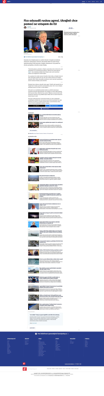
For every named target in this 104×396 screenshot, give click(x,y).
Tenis (56, 343)
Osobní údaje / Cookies (70, 368)
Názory (27, 338)
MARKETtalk (9, 351)
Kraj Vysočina (41, 355)
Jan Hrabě (29, 26)
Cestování (71, 343)
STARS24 (87, 338)
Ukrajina (44, 133)
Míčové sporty (57, 346)
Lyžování (56, 347)
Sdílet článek (71, 28)
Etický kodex (49, 368)
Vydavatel (60, 368)
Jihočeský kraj (41, 346)
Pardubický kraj (41, 352)
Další (97, 1)
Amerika (93, 1)
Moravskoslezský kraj (42, 344)
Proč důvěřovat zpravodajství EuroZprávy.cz (34, 56)
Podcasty (26, 344)
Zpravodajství (11, 338)
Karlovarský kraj (41, 354)
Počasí (8, 347)
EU (86, 1)
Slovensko (41, 133)
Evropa (83, 1)
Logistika (8, 346)
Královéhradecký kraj (42, 351)
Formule (56, 345)
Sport (8, 343)
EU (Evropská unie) (49, 133)
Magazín (86, 344)
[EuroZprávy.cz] (4, 1)
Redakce (53, 368)
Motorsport (57, 344)
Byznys (8, 344)
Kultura (8, 345)
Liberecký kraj (41, 353)
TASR (29, 72)
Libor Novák (34, 323)
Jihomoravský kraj (42, 343)
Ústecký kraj (41, 345)
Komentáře (26, 343)
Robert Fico (31, 133)
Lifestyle (86, 343)
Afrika (89, 1)
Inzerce (64, 368)
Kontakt (56, 368)
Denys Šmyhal (36, 133)
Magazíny (72, 338)
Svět (8, 1)
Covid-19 (8, 353)
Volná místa (76, 368)
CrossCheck (9, 352)
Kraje (40, 338)
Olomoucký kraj (41, 347)
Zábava (86, 345)
